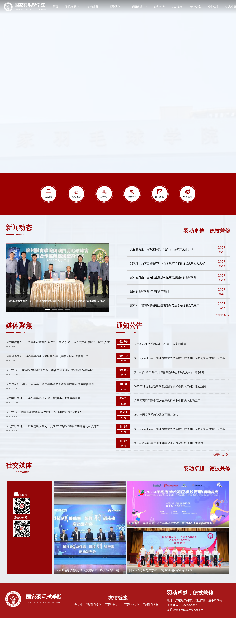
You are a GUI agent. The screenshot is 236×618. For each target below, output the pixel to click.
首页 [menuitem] (55, 6)
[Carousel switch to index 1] (47, 309)
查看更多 (221, 314)
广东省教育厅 (112, 604)
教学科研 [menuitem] (159, 6)
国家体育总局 (93, 604)
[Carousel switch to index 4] (67, 309)
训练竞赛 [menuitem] (177, 6)
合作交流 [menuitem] (195, 6)
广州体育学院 (150, 604)
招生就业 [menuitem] (213, 6)
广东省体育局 (131, 604)
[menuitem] (24, 7)
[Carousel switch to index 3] (60, 309)
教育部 (78, 604)
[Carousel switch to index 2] (54, 309)
